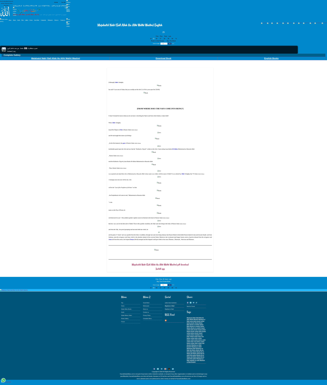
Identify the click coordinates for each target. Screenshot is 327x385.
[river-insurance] (6, 382)
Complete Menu (147, 318)
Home (122, 306)
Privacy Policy (146, 315)
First (157, 36)
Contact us (146, 312)
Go (169, 43)
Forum (123, 321)
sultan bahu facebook (170, 302)
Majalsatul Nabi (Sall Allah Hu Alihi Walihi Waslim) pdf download (160, 264)
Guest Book (146, 302)
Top (122, 302)
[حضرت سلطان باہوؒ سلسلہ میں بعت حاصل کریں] (4, 51)
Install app (160, 269)
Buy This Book (171, 41)
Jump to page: (156, 43)
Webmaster (146, 306)
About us (145, 309)
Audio (122, 312)
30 (172, 38)
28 (164, 38)
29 (168, 38)
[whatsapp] (3, 380)
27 (160, 38)
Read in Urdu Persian (157, 41)
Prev (161, 36)
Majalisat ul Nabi (169, 309)
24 (151, 38)
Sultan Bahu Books (126, 309)
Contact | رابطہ (11, 51)
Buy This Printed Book (163, 281)
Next (165, 36)
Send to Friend (191, 306)
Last (169, 36)
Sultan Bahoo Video (126, 315)
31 (176, 38)
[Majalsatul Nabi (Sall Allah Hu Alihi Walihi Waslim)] (14, 290)
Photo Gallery (125, 318)
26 (156, 38)
